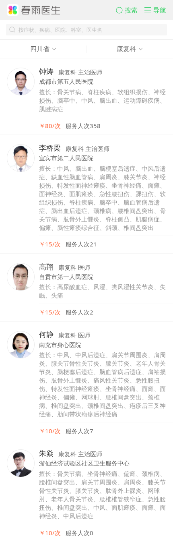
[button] (130, 10)
